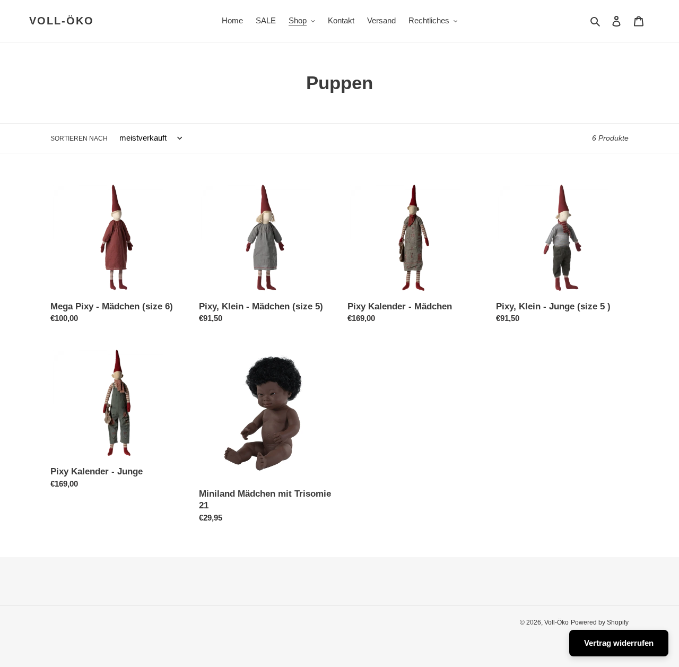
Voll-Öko (61, 21)
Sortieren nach (79, 138)
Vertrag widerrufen (619, 642)
